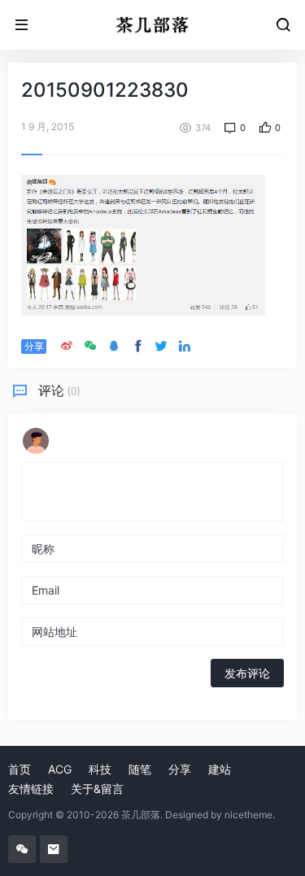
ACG (60, 769)
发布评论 (247, 673)
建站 (219, 769)
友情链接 (31, 788)
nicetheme (248, 814)
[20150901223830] (143, 243)
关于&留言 (97, 788)
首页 (19, 769)
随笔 (140, 769)
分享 (179, 769)
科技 (100, 769)
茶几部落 (140, 814)
